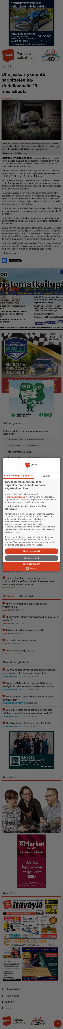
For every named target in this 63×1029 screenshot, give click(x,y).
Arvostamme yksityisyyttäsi (18, 475)
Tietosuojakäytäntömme (31, 564)
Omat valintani (31, 558)
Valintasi (47, 475)
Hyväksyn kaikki (31, 551)
